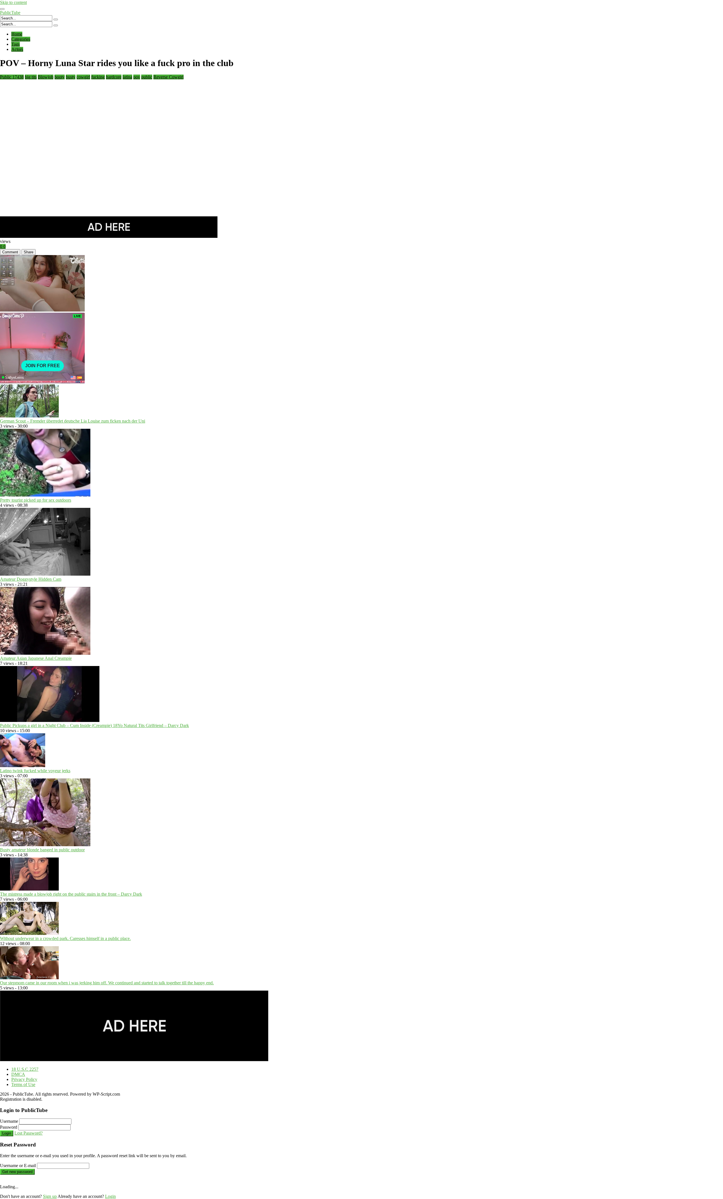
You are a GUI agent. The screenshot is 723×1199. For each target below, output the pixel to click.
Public (12, 77)
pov (136, 77)
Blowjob (45, 77)
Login (6, 1133)
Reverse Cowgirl (168, 77)
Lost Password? (28, 1133)
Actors (17, 49)
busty (70, 77)
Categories (20, 39)
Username (9, 1121)
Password (8, 1127)
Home (16, 34)
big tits (31, 77)
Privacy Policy (24, 1079)
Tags (15, 44)
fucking (98, 77)
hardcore (113, 77)
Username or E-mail (18, 1165)
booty (60, 77)
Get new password (17, 1172)
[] (55, 19)
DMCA (18, 1074)
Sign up (50, 1196)
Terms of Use (23, 1084)
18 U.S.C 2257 (24, 1069)
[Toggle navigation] (2, 9)
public (146, 77)
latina (127, 77)
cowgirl (83, 77)
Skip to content (13, 2)
